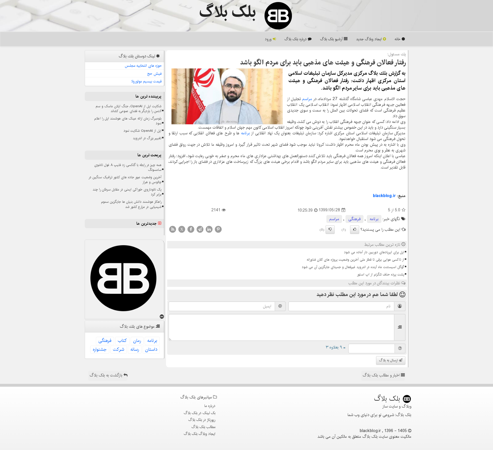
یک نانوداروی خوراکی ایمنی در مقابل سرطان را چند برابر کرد (127, 192)
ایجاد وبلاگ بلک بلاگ (199, 434)
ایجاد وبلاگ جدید (369, 39)
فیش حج (154, 73)
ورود (269, 39)
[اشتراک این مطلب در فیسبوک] (191, 229)
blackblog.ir (384, 195)
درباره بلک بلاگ (296, 39)
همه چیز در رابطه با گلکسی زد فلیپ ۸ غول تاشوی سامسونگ (127, 167)
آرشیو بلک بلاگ (332, 39)
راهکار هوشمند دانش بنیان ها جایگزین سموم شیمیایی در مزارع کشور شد (131, 204)
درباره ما (209, 406)
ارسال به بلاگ (389, 360)
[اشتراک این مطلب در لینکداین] (209, 229)
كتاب (122, 340)
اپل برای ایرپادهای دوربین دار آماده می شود (374, 252)
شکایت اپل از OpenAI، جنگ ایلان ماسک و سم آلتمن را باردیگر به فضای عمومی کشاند (128, 109)
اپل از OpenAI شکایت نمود (142, 130)
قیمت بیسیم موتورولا (146, 81)
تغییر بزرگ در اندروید (147, 138)
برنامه (245, 133)
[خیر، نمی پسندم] (330, 229)
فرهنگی (354, 219)
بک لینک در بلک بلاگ (199, 413)
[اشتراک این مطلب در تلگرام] (200, 229)
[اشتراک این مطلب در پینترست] (218, 229)
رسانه (134, 349)
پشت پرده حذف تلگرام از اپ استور (380, 274)
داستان (151, 349)
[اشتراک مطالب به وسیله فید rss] (173, 229)
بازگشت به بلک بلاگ (107, 375)
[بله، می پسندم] (354, 229)
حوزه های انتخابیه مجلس (143, 65)
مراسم (307, 99)
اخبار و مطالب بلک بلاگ (382, 375)
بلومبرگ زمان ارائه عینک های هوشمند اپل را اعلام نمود (127, 121)
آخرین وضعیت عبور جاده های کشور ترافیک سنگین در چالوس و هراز (124, 180)
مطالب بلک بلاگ (203, 427)
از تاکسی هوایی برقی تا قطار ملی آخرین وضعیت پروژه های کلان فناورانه (355, 259)
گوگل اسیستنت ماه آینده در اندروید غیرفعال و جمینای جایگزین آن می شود (353, 267)
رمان (137, 340)
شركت (118, 349)
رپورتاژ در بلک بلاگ (201, 420)
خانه (398, 39)
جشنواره (100, 349)
